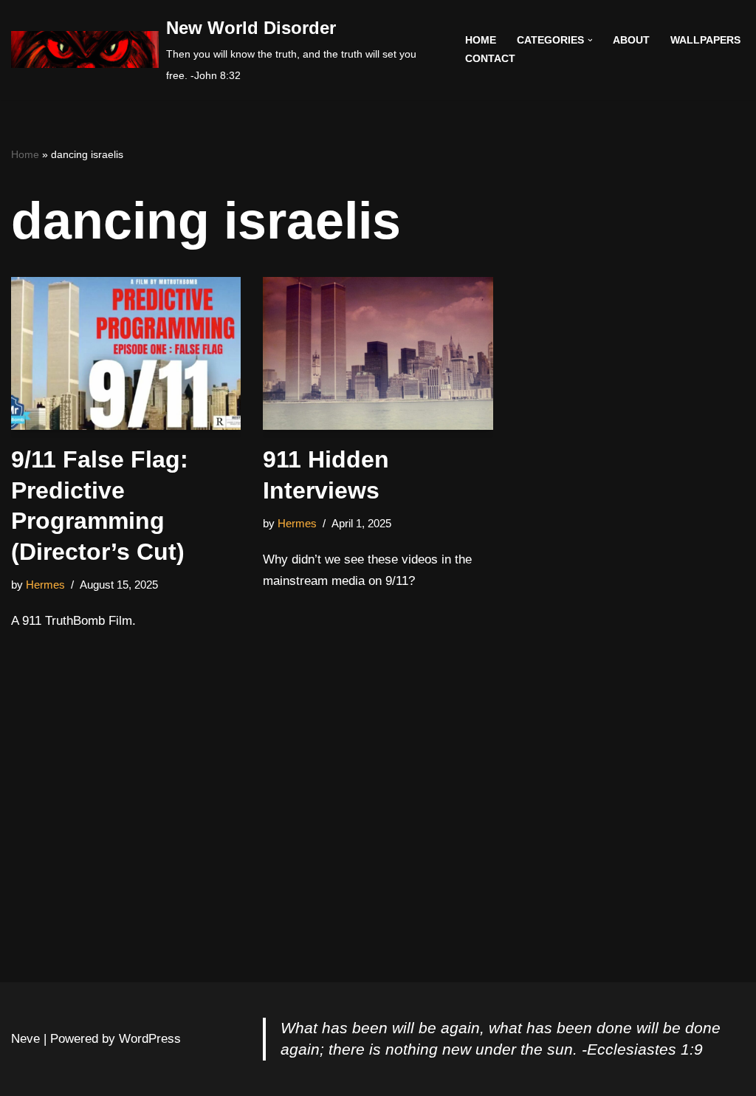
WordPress (150, 1039)
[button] (590, 40)
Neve (25, 1039)
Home (480, 40)
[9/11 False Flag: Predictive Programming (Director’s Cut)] (126, 354)
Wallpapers (705, 40)
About (631, 40)
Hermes (45, 584)
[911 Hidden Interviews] (377, 354)
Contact (490, 58)
